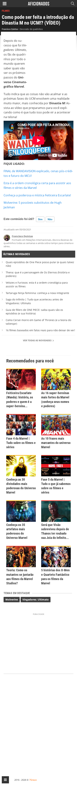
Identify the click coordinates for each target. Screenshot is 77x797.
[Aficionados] (38, 3)
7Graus (33, 779)
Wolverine (11, 599)
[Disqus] (38, 722)
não (50, 219)
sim (40, 219)
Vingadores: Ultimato (35, 599)
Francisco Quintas (22, 236)
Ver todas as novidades (37, 340)
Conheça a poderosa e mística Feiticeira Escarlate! (37, 195)
